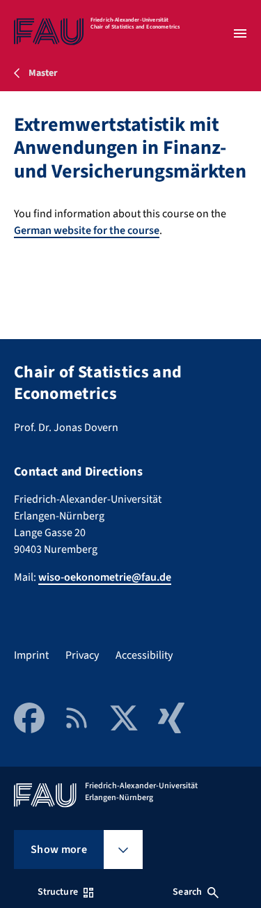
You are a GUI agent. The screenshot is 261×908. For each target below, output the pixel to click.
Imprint (31, 655)
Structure (58, 892)
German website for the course (86, 230)
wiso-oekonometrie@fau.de (104, 577)
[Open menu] (240, 33)
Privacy (82, 655)
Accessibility (144, 655)
